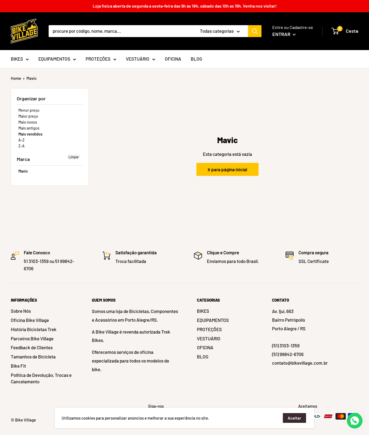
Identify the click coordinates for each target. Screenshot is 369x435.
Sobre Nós (21, 311)
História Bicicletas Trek (33, 329)
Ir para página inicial (227, 169)
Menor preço (28, 110)
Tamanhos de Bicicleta (33, 356)
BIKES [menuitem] (17, 58)
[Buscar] (254, 31)
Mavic (23, 171)
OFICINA (205, 347)
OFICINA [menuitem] (173, 58)
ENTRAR (281, 34)
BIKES (203, 311)
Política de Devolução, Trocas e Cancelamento (41, 378)
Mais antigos (28, 128)
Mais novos (27, 122)
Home (16, 78)
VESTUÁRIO (208, 338)
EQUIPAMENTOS (213, 320)
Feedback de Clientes (32, 347)
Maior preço (28, 116)
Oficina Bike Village (30, 320)
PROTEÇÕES (209, 329)
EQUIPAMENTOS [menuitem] (54, 58)
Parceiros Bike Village (32, 338)
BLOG (202, 356)
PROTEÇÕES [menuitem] (98, 58)
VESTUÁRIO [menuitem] (137, 58)
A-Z (21, 140)
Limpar (74, 157)
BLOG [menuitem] (196, 58)
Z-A (21, 146)
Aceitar (294, 418)
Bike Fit (18, 365)
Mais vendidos (30, 134)
